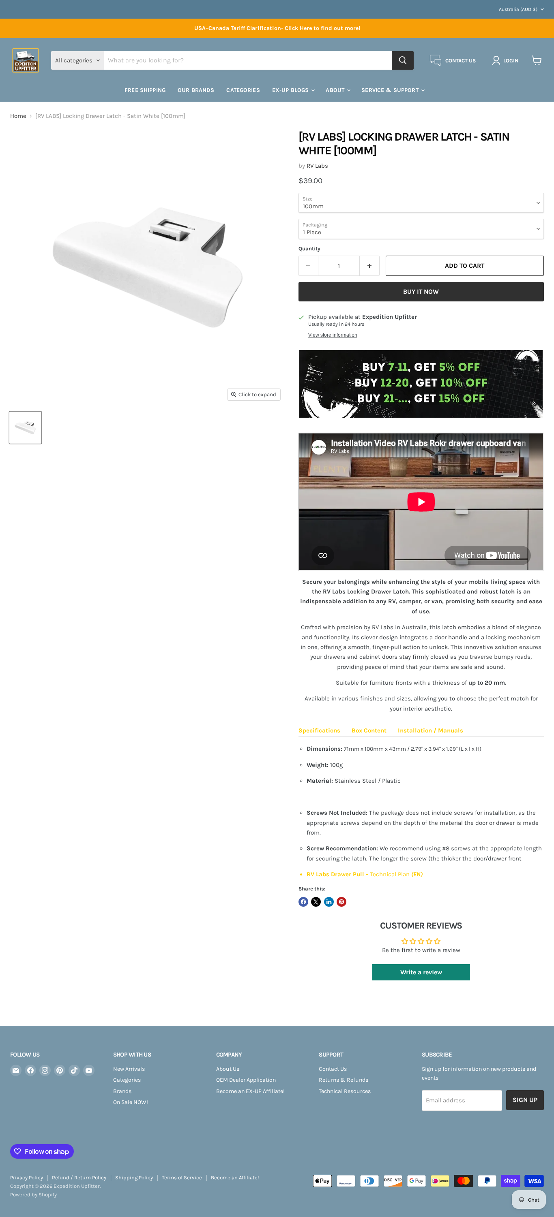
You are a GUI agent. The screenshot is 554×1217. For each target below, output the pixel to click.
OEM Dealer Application (246, 1079)
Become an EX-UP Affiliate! (250, 1091)
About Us (227, 1068)
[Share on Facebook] (303, 902)
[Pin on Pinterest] (341, 902)
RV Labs (317, 165)
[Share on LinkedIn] (329, 902)
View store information (332, 335)
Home (18, 116)
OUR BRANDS (196, 90)
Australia (518, 9)
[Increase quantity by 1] (370, 266)
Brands (122, 1091)
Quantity (309, 249)
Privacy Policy (26, 1177)
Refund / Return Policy (79, 1177)
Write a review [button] (421, 972)
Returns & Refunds (343, 1079)
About (336, 90)
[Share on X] (316, 902)
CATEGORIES (243, 90)
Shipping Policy (134, 1177)
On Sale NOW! (130, 1102)
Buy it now (421, 291)
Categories (127, 1079)
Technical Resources (345, 1091)
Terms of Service (182, 1177)
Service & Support (390, 90)
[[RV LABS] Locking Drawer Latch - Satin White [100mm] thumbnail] (25, 428)
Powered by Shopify (33, 1194)
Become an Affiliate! (235, 1177)
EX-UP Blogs (291, 90)
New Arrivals (129, 1068)
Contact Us (333, 1068)
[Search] (403, 60)
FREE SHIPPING (145, 90)
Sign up (525, 1100)
